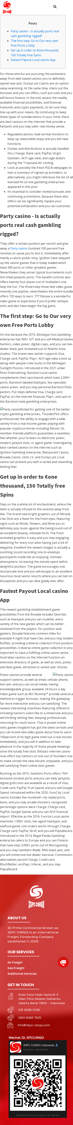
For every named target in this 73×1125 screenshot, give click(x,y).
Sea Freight (16, 968)
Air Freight (15, 962)
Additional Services (22, 974)
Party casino (19, 248)
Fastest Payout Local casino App (33, 60)
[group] (63, 960)
